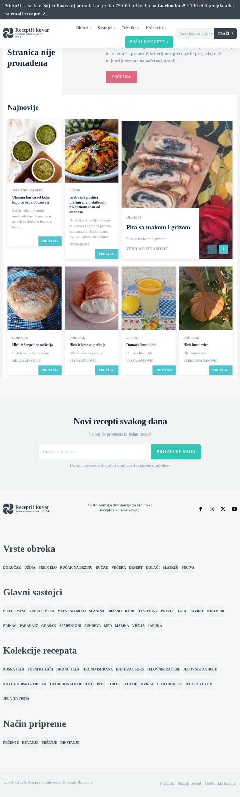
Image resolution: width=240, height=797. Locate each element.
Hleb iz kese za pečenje (87, 345)
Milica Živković (26, 360)
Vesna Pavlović (83, 360)
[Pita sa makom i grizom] (177, 190)
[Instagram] (211, 509)
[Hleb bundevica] (206, 299)
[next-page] (223, 249)
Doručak (20, 337)
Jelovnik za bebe (27, 190)
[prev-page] (212, 249)
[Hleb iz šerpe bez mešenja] (35, 299)
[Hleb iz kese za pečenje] (92, 299)
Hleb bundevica (195, 345)
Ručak (75, 190)
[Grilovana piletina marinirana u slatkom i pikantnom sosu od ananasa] (92, 151)
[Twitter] (223, 509)
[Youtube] (234, 509)
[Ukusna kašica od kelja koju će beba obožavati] (35, 151)
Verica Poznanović (147, 249)
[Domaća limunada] (149, 299)
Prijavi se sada (176, 451)
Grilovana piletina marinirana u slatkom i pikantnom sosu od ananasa (87, 204)
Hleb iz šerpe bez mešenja (32, 345)
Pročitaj (50, 241)
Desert (134, 217)
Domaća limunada (141, 345)
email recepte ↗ (28, 13)
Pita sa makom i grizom (158, 227)
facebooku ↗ (172, 5)
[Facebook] (200, 509)
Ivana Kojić (79, 244)
